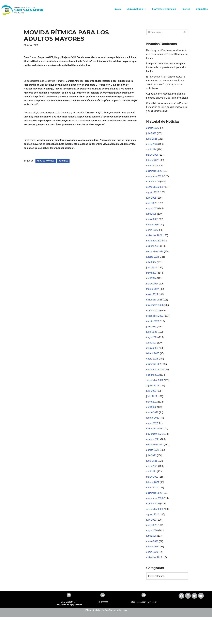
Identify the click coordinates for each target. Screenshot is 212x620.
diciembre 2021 (154, 428)
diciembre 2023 (154, 299)
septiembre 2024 (154, 251)
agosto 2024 (152, 257)
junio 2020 (151, 525)
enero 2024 (152, 294)
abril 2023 (151, 342)
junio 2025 (151, 203)
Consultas (202, 9)
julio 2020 (151, 520)
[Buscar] (185, 32)
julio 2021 (151, 455)
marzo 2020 (152, 541)
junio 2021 (151, 461)
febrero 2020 (152, 546)
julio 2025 (151, 198)
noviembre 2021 (154, 434)
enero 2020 (152, 552)
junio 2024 (151, 267)
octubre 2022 (153, 375)
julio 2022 (151, 391)
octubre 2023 (153, 310)
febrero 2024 (152, 289)
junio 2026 (151, 139)
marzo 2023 (152, 348)
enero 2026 (152, 165)
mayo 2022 (152, 401)
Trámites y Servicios (164, 9)
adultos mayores (45, 161)
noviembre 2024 (154, 240)
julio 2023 (151, 326)
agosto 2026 (152, 128)
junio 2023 (151, 332)
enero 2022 (152, 423)
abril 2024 (151, 278)
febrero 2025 (152, 224)
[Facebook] (181, 596)
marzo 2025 (152, 219)
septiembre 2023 (154, 316)
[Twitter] (194, 596)
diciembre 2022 (154, 364)
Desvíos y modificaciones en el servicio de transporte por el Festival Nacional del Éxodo (167, 54)
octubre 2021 (153, 439)
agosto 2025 (152, 192)
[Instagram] (188, 596)
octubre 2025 (153, 181)
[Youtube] (201, 596)
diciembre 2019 (154, 557)
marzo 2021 (152, 477)
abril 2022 (151, 407)
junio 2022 (151, 396)
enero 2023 (152, 358)
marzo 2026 (152, 155)
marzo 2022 (152, 412)
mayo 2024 (152, 273)
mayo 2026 (152, 144)
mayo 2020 (152, 530)
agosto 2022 (152, 385)
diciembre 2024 (154, 235)
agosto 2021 (152, 450)
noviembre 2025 (154, 176)
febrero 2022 (152, 418)
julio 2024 (151, 262)
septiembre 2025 (154, 187)
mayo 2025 (152, 208)
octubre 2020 (153, 503)
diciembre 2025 (154, 171)
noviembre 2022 (154, 369)
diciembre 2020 (154, 493)
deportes (63, 161)
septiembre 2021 (154, 444)
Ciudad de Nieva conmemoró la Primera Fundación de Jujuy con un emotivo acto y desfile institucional (166, 107)
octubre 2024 (153, 246)
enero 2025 (152, 230)
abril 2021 (151, 471)
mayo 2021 (152, 466)
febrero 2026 (152, 160)
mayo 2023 (152, 337)
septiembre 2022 (154, 380)
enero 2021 (152, 487)
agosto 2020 (152, 514)
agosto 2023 (152, 321)
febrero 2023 (152, 353)
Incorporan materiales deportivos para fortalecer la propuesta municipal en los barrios (166, 67)
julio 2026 (151, 133)
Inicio (118, 9)
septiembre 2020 (154, 509)
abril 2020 (151, 536)
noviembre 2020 (154, 498)
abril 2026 (151, 149)
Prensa (186, 9)
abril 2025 (151, 214)
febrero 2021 (152, 482)
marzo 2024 (152, 283)
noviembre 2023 (154, 305)
